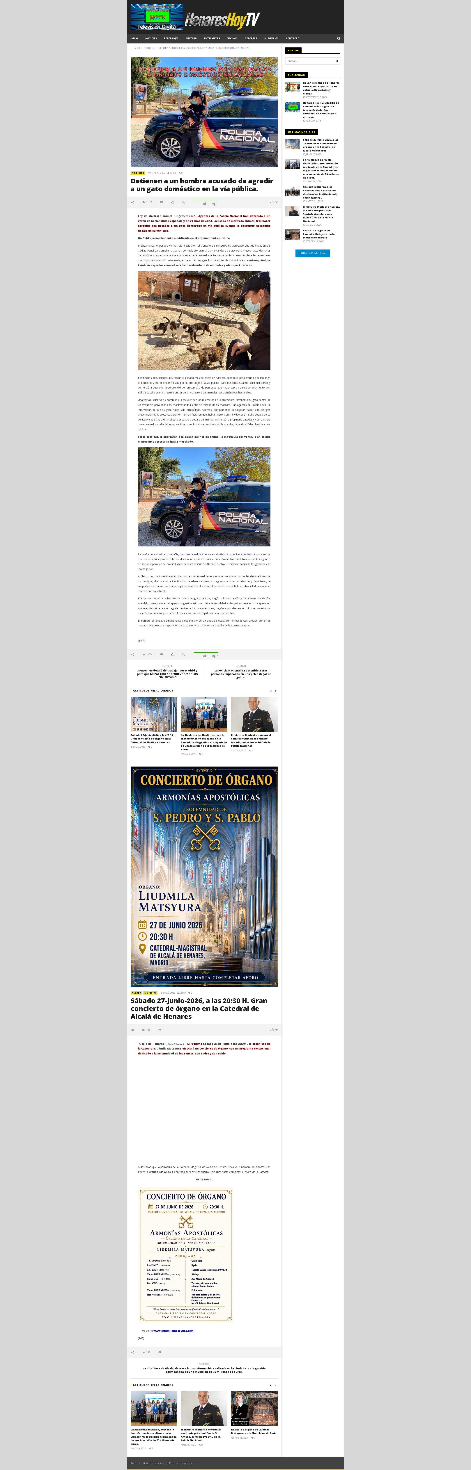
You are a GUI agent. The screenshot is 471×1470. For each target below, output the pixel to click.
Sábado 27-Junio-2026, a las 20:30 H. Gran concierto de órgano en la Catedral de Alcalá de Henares (153, 738)
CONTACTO (292, 38)
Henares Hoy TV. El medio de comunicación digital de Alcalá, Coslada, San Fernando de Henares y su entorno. (321, 110)
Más (272, 202)
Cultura (191, 38)
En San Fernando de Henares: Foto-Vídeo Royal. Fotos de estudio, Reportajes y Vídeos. (321, 88)
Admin (173, 173)
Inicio (134, 38)
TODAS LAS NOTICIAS (312, 253)
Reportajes (171, 38)
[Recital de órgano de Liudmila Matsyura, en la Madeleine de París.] (254, 1408)
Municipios (271, 38)
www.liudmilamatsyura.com (173, 1330)
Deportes (251, 38)
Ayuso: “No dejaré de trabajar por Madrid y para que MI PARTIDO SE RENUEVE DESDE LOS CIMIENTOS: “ (167, 672)
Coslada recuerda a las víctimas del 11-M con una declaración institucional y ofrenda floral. (320, 192)
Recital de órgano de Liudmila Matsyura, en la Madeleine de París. (254, 1431)
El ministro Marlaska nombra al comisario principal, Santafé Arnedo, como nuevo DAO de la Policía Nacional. (251, 740)
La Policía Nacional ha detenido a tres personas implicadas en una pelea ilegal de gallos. (241, 672)
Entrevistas (212, 38)
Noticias (151, 38)
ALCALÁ (136, 992)
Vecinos (232, 38)
